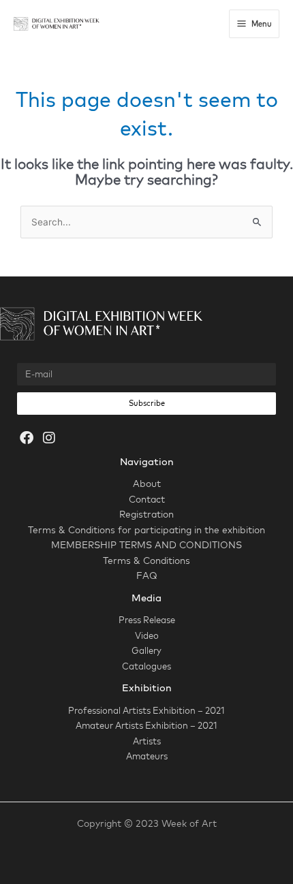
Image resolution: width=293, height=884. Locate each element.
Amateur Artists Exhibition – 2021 (146, 725)
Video (147, 635)
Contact (147, 499)
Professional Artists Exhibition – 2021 (146, 710)
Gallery (146, 650)
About (147, 483)
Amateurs (147, 756)
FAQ (146, 575)
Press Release (147, 619)
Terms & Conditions (146, 560)
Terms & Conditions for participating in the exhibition (146, 529)
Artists (147, 741)
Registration (146, 514)
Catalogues (146, 666)
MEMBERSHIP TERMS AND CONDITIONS (146, 544)
